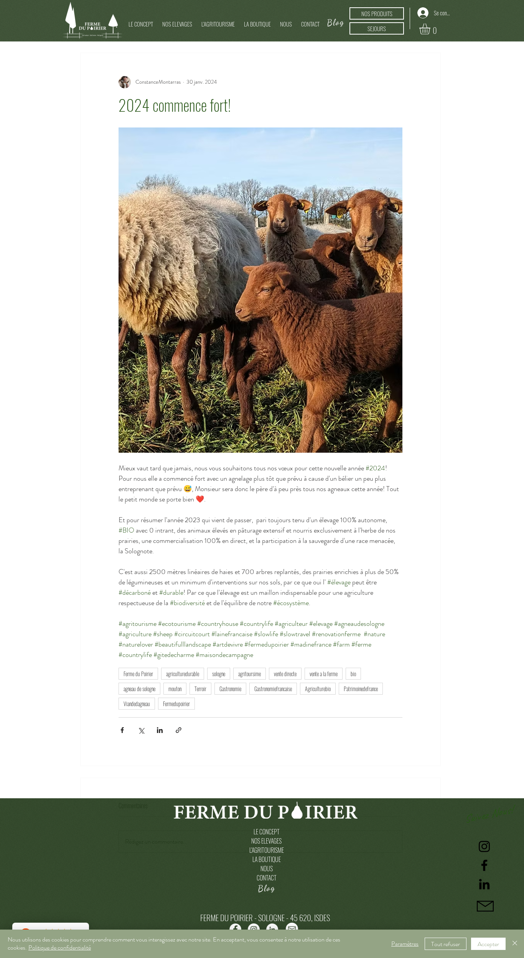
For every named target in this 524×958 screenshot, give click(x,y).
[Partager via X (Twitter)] (141, 730)
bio (353, 674)
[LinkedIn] (484, 884)
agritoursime (249, 674)
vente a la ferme (324, 674)
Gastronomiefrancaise (273, 689)
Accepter (488, 944)
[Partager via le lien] (178, 730)
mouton (174, 689)
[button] (177, 20)
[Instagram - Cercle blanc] (254, 929)
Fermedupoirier (176, 704)
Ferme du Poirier (138, 674)
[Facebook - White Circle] (235, 929)
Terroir (200, 689)
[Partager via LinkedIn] (159, 730)
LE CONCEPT (267, 831)
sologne (218, 674)
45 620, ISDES (310, 917)
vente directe (285, 674)
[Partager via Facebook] (122, 730)
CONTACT (267, 877)
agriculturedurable (182, 674)
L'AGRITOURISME (266, 850)
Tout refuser (445, 944)
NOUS (266, 868)
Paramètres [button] (405, 943)
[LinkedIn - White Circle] (272, 929)
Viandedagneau (137, 704)
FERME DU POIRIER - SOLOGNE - (245, 917)
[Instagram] (484, 846)
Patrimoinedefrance (361, 689)
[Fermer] (514, 944)
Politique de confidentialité (59, 947)
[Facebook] (484, 865)
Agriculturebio (318, 689)
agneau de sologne (139, 689)
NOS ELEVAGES (266, 840)
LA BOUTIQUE (266, 859)
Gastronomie (230, 689)
